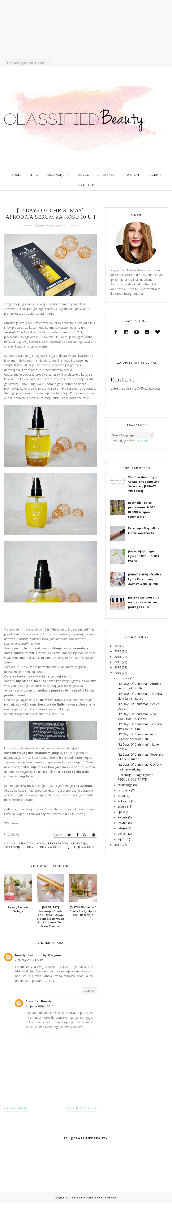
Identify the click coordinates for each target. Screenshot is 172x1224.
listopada (124, 790)
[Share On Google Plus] (85, 835)
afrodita (26, 843)
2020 (117, 646)
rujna (121, 796)
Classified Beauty (39, 1001)
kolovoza (124, 801)
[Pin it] (93, 835)
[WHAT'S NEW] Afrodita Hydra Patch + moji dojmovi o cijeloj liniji (144, 579)
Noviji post (17, 1108)
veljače (122, 834)
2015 (117, 673)
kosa (41, 843)
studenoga (125, 785)
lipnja (121, 812)
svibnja (122, 817)
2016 (117, 667)
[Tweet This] (69, 835)
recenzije (13, 847)
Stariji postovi (80, 1108)
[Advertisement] (86, 29)
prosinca (123, 678)
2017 (117, 662)
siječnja (123, 839)
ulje (68, 847)
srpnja (122, 806)
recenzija (79, 843)
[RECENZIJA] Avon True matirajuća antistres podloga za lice (143, 602)
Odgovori (89, 990)
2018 (117, 657)
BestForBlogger (109, 1197)
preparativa (58, 843)
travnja (122, 823)
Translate (141, 441)
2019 (117, 651)
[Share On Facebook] (77, 835)
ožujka (122, 828)
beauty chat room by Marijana (38, 955)
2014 (117, 845)
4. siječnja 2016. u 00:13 (39, 1006)
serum (29, 847)
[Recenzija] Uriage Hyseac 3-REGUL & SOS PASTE (143, 556)
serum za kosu (49, 847)
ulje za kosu (85, 847)
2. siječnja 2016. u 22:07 (29, 960)
